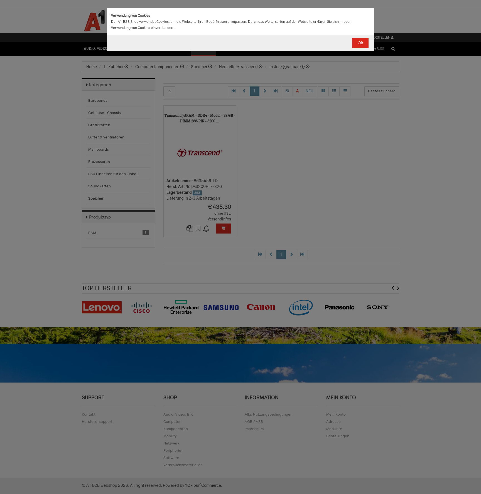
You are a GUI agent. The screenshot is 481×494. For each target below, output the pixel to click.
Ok (360, 43)
